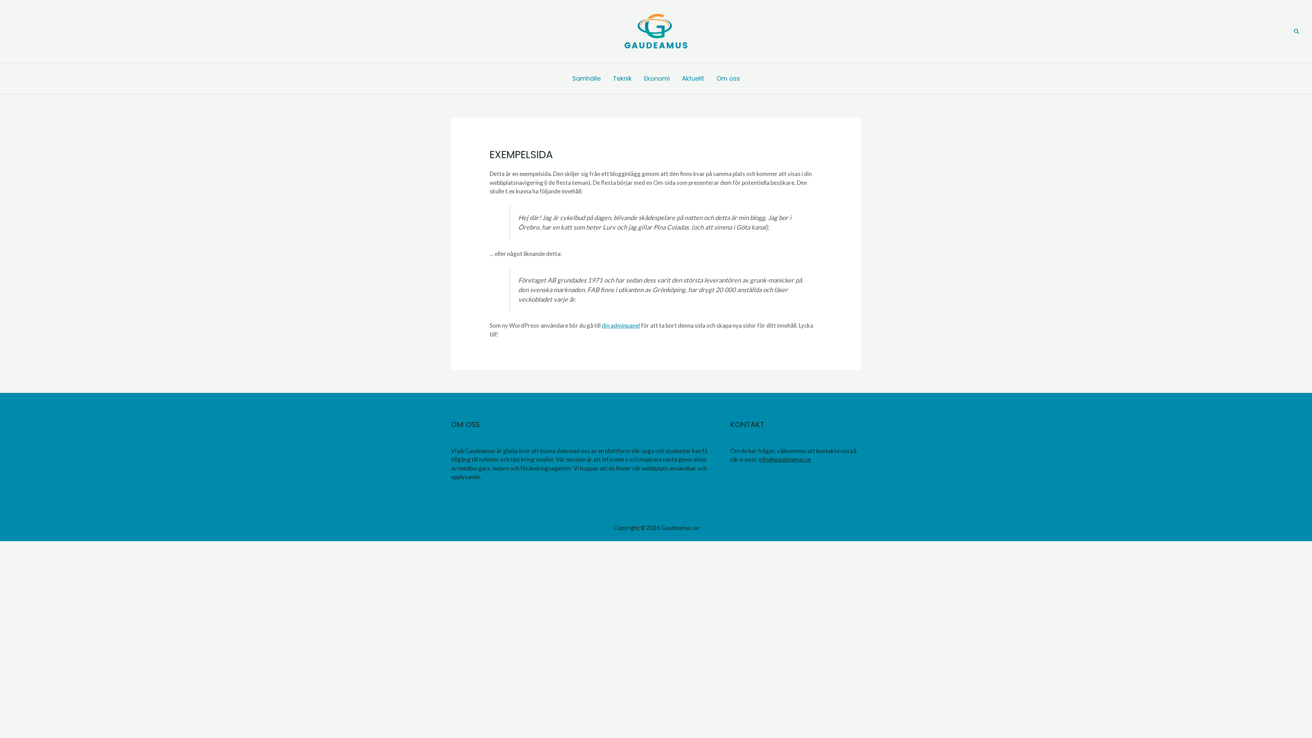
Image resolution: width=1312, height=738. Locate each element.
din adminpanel (621, 325)
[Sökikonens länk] (1297, 31)
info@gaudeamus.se (785, 459)
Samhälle (586, 78)
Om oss (728, 78)
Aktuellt (693, 78)
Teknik (622, 78)
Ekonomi (657, 78)
